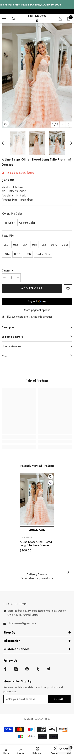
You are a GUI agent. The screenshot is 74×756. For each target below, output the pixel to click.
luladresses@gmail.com (22, 623)
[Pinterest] (27, 669)
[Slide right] (68, 572)
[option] (37, 75)
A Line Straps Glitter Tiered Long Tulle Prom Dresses (36, 543)
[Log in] (60, 18)
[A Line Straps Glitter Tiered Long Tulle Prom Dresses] (37, 499)
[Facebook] (5, 669)
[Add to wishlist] (68, 288)
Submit (59, 699)
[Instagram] (16, 669)
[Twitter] (49, 669)
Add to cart (32, 288)
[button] (63, 124)
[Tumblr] (38, 669)
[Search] (14, 19)
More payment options (37, 310)
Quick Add (37, 530)
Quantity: (8, 271)
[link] (19, 441)
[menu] (4, 19)
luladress (18, 187)
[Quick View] (50, 482)
